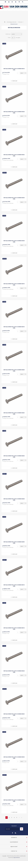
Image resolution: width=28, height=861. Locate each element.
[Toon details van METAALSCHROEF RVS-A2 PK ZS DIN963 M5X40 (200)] (14, 785)
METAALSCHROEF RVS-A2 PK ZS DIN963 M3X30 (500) (14, 198)
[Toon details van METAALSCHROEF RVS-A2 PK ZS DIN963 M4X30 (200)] (14, 441)
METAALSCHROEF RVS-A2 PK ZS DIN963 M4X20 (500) (14, 370)
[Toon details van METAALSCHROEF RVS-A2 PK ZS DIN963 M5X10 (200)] (14, 570)
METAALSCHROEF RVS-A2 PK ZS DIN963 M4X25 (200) (14, 413)
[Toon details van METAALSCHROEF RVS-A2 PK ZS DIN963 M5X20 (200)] (14, 656)
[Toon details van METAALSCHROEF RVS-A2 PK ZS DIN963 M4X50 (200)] (14, 527)
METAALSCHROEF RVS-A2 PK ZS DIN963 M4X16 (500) (14, 327)
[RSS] (16, 833)
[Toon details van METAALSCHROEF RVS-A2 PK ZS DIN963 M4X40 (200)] (14, 484)
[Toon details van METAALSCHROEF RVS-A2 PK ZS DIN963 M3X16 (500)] (14, 54)
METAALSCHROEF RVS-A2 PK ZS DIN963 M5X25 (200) (14, 714)
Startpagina (4, 22)
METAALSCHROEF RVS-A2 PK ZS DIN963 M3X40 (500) (14, 241)
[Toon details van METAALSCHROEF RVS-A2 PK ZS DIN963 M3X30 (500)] (14, 183)
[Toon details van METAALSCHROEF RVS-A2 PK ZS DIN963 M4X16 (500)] (14, 312)
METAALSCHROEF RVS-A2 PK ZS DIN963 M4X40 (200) (14, 499)
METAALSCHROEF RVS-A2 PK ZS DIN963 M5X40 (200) (14, 800)
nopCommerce (16, 857)
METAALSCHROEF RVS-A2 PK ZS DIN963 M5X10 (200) (14, 585)
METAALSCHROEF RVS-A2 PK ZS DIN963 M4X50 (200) (14, 542)
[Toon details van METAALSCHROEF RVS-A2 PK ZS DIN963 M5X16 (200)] (14, 613)
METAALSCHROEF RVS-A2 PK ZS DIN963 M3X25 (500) (14, 155)
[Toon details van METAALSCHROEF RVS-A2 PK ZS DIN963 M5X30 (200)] (14, 742)
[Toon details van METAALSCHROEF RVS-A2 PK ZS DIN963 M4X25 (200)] (14, 398)
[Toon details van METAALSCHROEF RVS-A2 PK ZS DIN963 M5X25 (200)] (14, 699)
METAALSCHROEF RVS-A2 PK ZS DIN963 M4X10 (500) (14, 284)
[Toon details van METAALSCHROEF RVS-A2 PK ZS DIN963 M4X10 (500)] (14, 269)
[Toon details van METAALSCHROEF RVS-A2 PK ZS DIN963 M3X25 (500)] (14, 140)
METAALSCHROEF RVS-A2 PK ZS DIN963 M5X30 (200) (14, 757)
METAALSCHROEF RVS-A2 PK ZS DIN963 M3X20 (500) (14, 112)
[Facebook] (12, 833)
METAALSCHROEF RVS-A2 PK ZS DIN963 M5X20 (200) (14, 671)
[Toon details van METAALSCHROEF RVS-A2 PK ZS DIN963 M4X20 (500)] (14, 355)
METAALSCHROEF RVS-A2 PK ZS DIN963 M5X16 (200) (14, 628)
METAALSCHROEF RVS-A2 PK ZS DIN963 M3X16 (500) (14, 69)
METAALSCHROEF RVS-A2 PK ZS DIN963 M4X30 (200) (14, 456)
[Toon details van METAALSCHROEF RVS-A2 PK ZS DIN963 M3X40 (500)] (14, 226)
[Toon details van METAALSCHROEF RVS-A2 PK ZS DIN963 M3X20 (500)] (14, 97)
